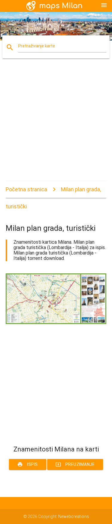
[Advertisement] (56, 125)
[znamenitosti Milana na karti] (56, 322)
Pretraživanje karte (36, 45)
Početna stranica (26, 189)
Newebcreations (73, 516)
